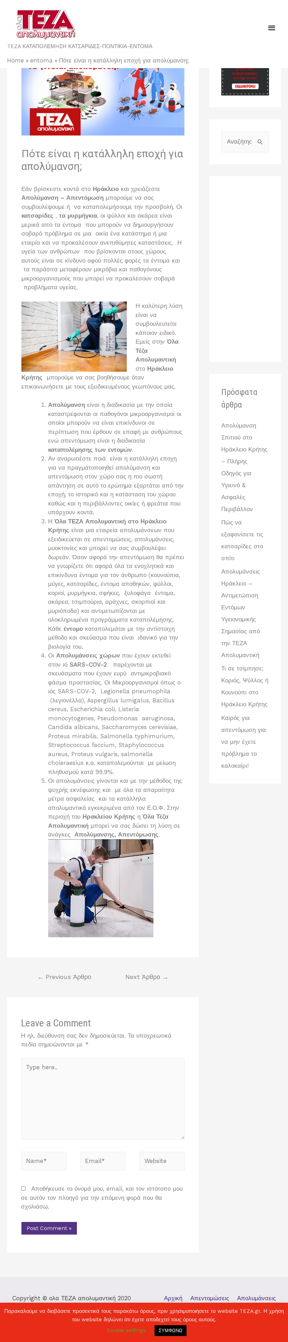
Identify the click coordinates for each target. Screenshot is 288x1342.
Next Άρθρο (147, 976)
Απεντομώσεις (209, 1298)
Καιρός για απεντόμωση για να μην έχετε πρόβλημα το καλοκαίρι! (243, 741)
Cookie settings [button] (126, 1330)
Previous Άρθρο (64, 976)
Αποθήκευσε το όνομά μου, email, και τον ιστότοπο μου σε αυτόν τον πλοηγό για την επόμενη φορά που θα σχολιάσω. (102, 1197)
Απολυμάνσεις (256, 1298)
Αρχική (173, 1298)
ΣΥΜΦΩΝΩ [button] (170, 1330)
